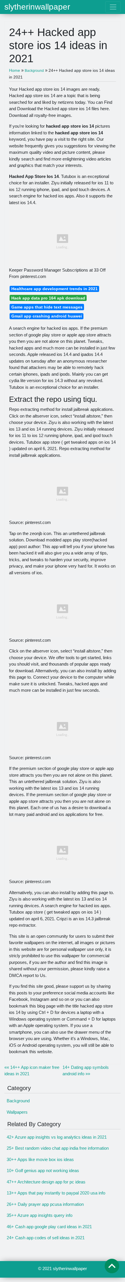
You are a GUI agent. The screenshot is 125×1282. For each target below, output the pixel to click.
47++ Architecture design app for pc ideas (46, 1181)
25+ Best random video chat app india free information (58, 1148)
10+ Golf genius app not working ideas (43, 1170)
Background (18, 1100)
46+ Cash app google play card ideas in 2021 (49, 1226)
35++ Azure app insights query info (39, 1215)
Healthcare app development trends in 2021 (54, 288)
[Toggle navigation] (113, 7)
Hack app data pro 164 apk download (48, 298)
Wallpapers (17, 1112)
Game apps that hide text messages (47, 307)
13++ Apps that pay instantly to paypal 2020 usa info (56, 1192)
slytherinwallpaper (37, 6)
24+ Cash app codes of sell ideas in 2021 (46, 1237)
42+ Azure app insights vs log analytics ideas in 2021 (57, 1137)
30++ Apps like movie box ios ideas (40, 1159)
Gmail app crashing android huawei (46, 316)
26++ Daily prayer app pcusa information (45, 1204)
